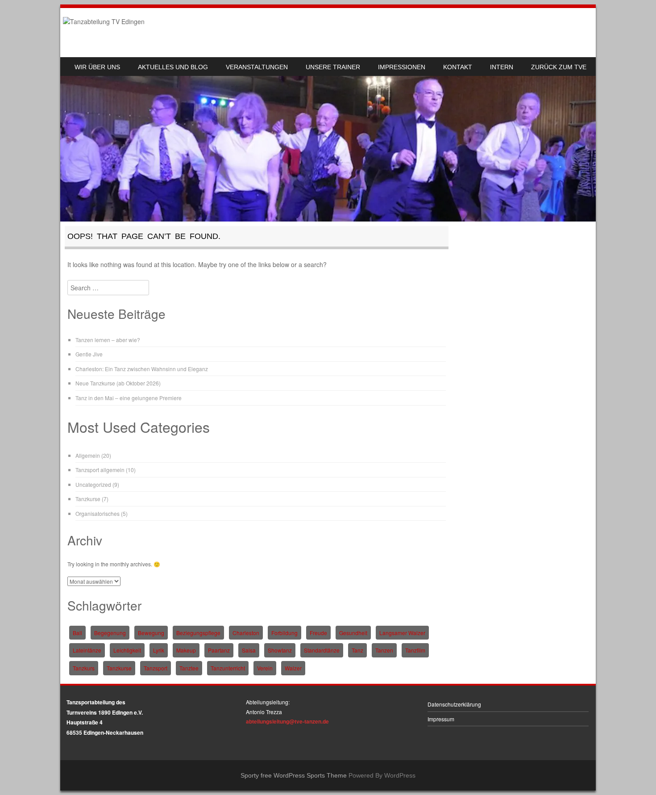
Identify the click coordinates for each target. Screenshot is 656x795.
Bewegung (151, 632)
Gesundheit (353, 632)
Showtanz (280, 650)
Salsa (249, 650)
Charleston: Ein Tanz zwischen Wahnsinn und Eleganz (141, 368)
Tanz (357, 650)
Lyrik (158, 650)
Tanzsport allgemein (100, 469)
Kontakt (457, 67)
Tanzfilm (415, 650)
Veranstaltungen (257, 67)
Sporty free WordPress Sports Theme (294, 775)
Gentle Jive (89, 354)
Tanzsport (155, 668)
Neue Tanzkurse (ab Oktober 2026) (118, 383)
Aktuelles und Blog (173, 67)
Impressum (441, 719)
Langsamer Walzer (402, 632)
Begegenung (110, 632)
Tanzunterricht (228, 668)
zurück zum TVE (558, 67)
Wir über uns (97, 67)
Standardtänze (322, 650)
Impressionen (401, 67)
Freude (318, 632)
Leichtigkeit (127, 650)
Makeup (186, 650)
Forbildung (284, 632)
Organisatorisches (97, 513)
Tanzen (384, 650)
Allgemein (87, 455)
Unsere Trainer (333, 67)
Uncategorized (93, 484)
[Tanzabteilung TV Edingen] (104, 21)
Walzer (293, 668)
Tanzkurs (84, 668)
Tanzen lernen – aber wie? (107, 339)
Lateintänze (87, 650)
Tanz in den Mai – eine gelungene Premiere (128, 398)
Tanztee (189, 668)
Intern (501, 67)
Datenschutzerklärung (454, 704)
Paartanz (219, 650)
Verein (265, 668)
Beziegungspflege (198, 632)
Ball (77, 632)
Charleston (246, 632)
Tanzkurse (87, 498)
